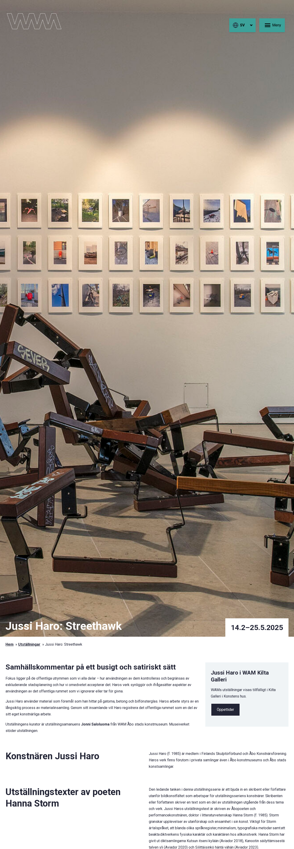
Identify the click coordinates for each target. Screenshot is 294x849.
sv (242, 25)
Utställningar (29, 644)
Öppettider (225, 709)
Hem (10, 644)
